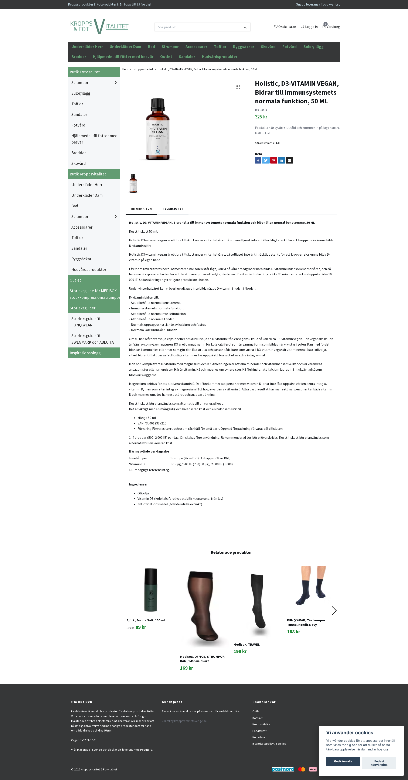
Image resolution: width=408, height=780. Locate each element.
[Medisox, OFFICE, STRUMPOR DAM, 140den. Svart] (204, 631)
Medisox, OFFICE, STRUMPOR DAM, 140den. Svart (202, 681)
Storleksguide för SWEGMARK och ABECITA (92, 362)
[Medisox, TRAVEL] (258, 625)
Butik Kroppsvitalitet (88, 196)
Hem (125, 92)
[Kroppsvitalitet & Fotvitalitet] (128, 38)
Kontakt (257, 741)
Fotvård (289, 69)
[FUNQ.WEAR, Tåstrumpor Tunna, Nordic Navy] (311, 613)
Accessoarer (196, 69)
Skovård (268, 69)
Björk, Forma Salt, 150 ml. (146, 643)
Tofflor (220, 69)
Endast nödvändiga (379, 763)
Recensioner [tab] (173, 231)
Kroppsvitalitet (143, 92)
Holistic (261, 132)
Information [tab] (141, 231)
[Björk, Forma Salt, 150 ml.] (150, 613)
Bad (151, 69)
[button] (334, 633)
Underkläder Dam (125, 69)
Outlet (166, 79)
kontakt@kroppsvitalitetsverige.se (184, 744)
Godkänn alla (343, 761)
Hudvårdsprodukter (219, 79)
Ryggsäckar (243, 69)
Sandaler (187, 79)
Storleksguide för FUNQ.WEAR (86, 344)
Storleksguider (82, 330)
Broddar (78, 79)
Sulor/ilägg (313, 69)
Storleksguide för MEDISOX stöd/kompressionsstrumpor (95, 317)
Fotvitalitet (259, 754)
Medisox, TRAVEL (247, 667)
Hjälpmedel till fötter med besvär (123, 79)
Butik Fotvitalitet (85, 94)
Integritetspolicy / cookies (269, 767)
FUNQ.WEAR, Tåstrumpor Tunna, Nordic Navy (306, 645)
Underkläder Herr (87, 69)
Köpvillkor (258, 760)
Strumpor (170, 69)
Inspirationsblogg (85, 375)
